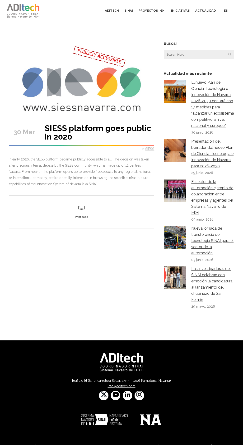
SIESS (149, 149)
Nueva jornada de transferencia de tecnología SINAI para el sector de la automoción (212, 240)
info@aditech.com (122, 386)
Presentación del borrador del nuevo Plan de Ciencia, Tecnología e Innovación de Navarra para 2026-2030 (212, 153)
